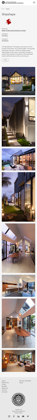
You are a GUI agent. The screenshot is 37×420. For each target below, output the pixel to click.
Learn (4, 381)
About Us (5, 388)
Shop (21, 383)
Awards (4, 386)
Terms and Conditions (18, 411)
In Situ (4, 384)
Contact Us (18, 409)
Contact (4, 392)
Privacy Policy (18, 413)
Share (5, 60)
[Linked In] (18, 416)
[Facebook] (14, 416)
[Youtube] (23, 416)
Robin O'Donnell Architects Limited (14, 30)
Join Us (4, 390)
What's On (5, 383)
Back (8, 9)
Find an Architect (25, 381)
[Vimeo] (28, 416)
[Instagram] (9, 416)
